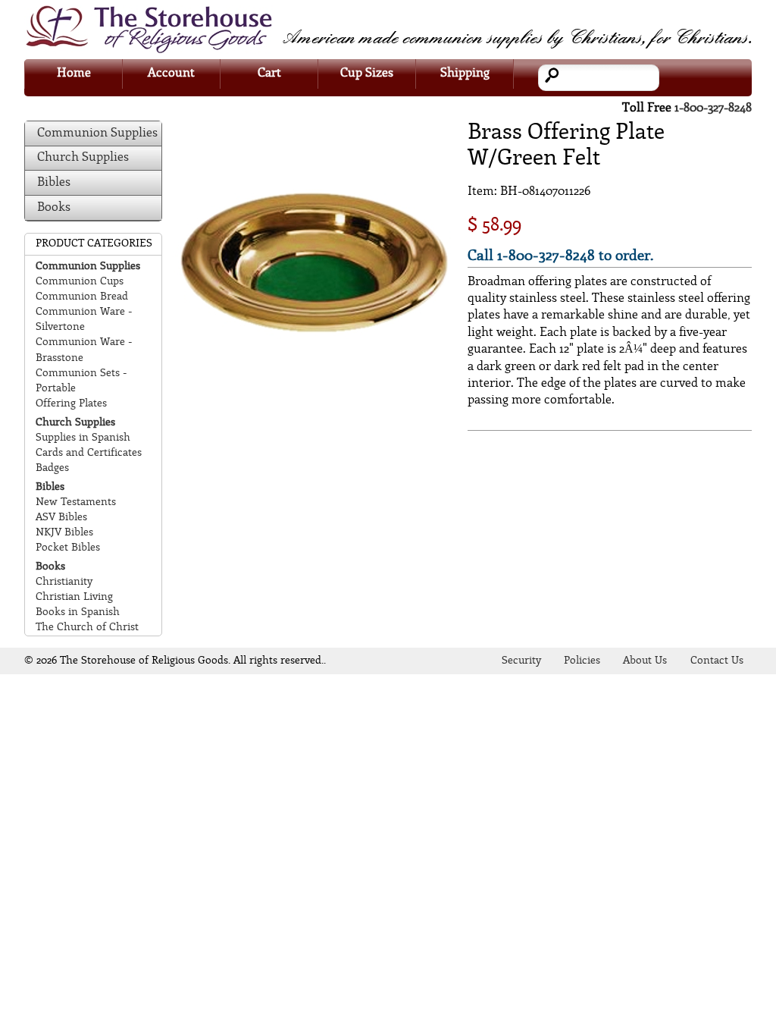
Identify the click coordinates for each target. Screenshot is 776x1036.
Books (53, 207)
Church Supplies (83, 157)
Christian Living (74, 597)
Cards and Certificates (89, 453)
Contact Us (716, 661)
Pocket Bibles (68, 548)
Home (74, 73)
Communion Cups (80, 281)
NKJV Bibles (64, 532)
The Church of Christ (87, 627)
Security (521, 661)
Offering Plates (71, 404)
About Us (645, 661)
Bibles (53, 182)
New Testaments (76, 502)
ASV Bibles (61, 517)
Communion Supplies (97, 133)
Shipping (465, 73)
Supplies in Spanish (83, 438)
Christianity (64, 582)
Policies (582, 661)
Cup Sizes (366, 73)
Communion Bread (82, 297)
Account (171, 73)
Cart (269, 73)
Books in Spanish (78, 612)
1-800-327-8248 (713, 108)
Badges (52, 468)
